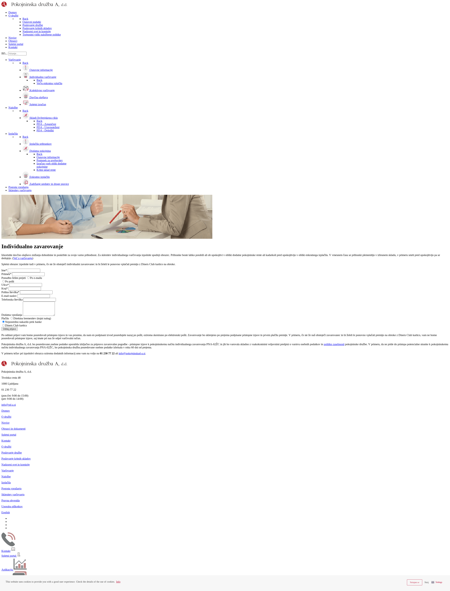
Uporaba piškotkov (12, 506)
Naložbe (6, 476)
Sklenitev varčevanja (12, 494)
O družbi (6, 416)
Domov (5, 410)
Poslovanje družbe (11, 452)
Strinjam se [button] (414, 582)
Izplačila (6, 482)
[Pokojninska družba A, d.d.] (34, 6)
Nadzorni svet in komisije (15, 464)
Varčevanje (7, 470)
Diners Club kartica (16, 325)
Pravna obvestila (10, 500)
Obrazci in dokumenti (13, 428)
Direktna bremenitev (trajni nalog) (32, 318)
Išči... (4, 53)
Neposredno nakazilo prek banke (23, 321)
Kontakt (5, 440)
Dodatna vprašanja (11, 314)
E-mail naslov (9, 295)
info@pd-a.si (8, 404)
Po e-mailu (36, 277)
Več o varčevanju (22, 258)
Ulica (5, 284)
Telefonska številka (12, 299)
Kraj (4, 288)
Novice (5, 422)
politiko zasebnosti (334, 344)
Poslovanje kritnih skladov (16, 458)
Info (118, 581)
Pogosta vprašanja (11, 488)
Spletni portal (8, 434)
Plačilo (5, 318)
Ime (4, 270)
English (5, 512)
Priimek (6, 274)
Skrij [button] (427, 582)
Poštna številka (10, 292)
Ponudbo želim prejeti (13, 277)
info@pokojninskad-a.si (132, 353)
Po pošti (9, 281)
